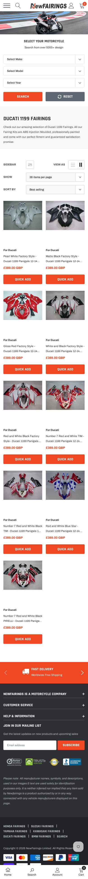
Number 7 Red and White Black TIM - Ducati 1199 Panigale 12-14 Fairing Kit (22, 529)
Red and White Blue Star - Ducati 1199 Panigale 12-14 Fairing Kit (63, 529)
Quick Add (23, 279)
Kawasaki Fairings (47, 831)
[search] (18, 5)
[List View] (73, 164)
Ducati (12, 250)
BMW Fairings (42, 836)
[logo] (48, 5)
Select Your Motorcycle (44, 41)
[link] (22, 218)
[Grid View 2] (80, 164)
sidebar (9, 164)
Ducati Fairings (14, 836)
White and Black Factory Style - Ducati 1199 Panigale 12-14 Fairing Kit (65, 349)
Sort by (9, 189)
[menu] (6, 5)
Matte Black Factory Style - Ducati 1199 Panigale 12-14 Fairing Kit (63, 259)
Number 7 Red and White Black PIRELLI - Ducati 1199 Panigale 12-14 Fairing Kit (22, 618)
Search (23, 96)
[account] (71, 5)
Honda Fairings (14, 826)
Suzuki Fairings (42, 826)
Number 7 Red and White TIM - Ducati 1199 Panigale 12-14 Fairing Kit (65, 439)
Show (7, 177)
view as (59, 164)
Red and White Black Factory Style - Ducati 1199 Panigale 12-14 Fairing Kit (21, 439)
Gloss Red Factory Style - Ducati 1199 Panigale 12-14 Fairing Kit (20, 349)
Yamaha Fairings (15, 831)
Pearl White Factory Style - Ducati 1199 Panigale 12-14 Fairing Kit (20, 259)
